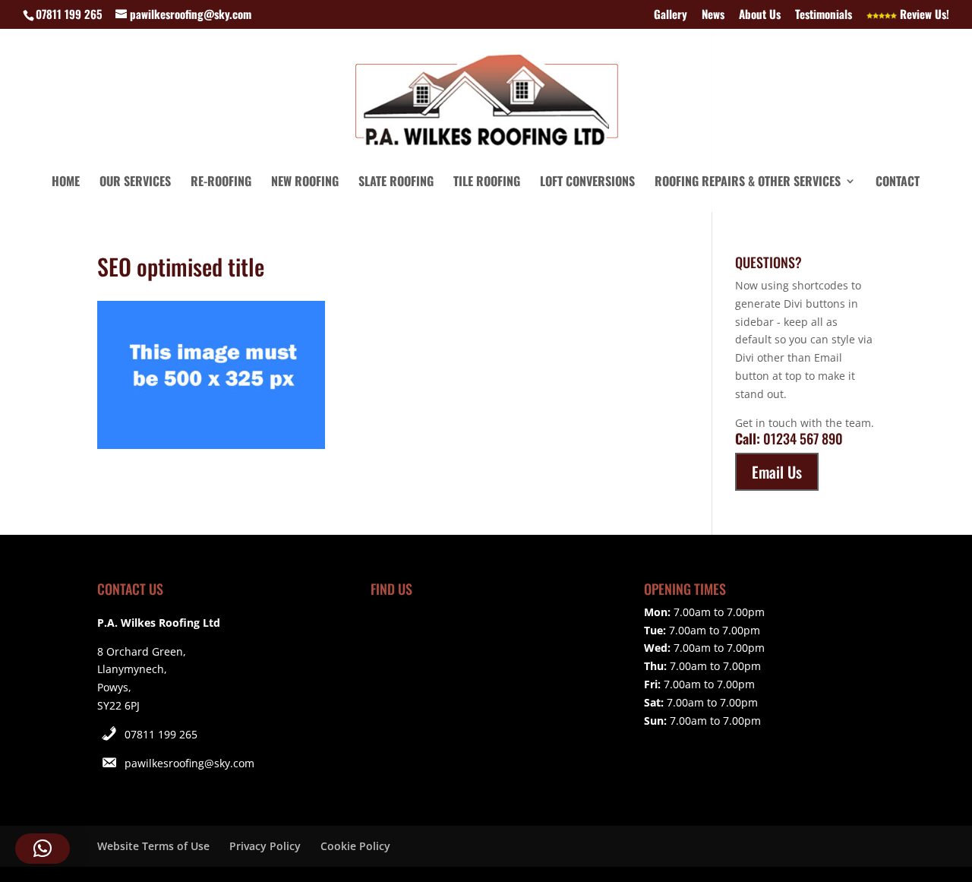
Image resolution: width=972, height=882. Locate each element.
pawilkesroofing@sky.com (189, 763)
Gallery (670, 15)
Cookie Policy (355, 846)
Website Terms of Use (153, 846)
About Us (760, 15)
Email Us (777, 471)
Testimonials (823, 15)
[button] (42, 848)
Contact (898, 182)
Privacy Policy (265, 846)
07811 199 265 (161, 734)
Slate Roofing (396, 182)
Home (66, 182)
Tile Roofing (486, 182)
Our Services (135, 182)
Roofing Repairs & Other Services (748, 182)
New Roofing (305, 182)
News (713, 15)
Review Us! (923, 15)
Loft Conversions (587, 182)
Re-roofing (221, 182)
